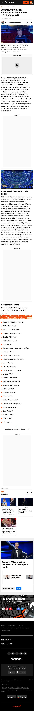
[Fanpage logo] (9, 2)
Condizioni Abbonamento (16, 628)
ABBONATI (26, 2)
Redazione (28, 628)
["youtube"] (10, 608)
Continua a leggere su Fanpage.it (17, 429)
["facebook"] (18, 608)
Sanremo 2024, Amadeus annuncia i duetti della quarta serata (15, 564)
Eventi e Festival (5, 488)
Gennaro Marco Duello (15, 22)
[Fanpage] (17, 659)
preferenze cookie (6, 630)
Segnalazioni (11, 625)
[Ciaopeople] (17, 706)
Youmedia (3, 625)
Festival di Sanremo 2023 (8, 7)
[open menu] (2, 2)
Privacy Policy (20, 625)
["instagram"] (6, 608)
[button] (31, 22)
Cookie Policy (4, 628)
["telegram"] (22, 608)
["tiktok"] (3, 608)
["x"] (14, 608)
